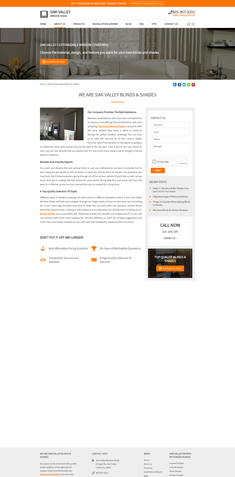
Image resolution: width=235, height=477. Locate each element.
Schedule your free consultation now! (146, 3)
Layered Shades (176, 463)
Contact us (171, 23)
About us (59, 23)
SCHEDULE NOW (171, 268)
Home (43, 23)
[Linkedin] (175, 84)
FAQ (142, 23)
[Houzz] (188, 84)
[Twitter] (184, 84)
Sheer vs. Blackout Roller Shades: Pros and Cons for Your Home (171, 190)
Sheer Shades (175, 471)
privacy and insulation (50, 474)
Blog (129, 23)
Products (79, 23)
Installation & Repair (105, 23)
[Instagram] (193, 24)
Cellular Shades (176, 467)
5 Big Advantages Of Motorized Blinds (170, 196)
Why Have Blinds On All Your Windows (170, 210)
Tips (154, 23)
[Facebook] (188, 24)
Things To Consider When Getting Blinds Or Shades (171, 203)
